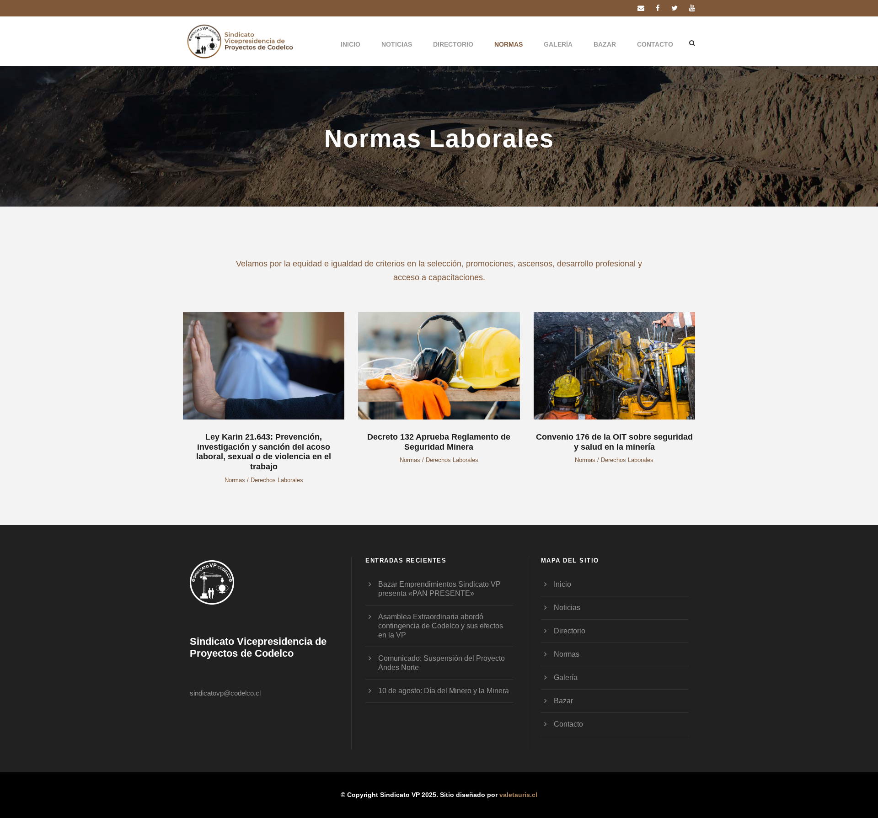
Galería (558, 44)
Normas (508, 44)
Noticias (396, 44)
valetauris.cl (518, 794)
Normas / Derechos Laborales (264, 480)
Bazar (605, 44)
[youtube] (692, 8)
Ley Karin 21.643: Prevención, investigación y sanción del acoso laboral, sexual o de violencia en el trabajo (263, 451)
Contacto (655, 44)
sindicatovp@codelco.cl (225, 693)
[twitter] (674, 8)
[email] (640, 8)
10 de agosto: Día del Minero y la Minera (443, 691)
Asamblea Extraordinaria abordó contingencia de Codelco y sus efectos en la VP (440, 626)
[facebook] (658, 8)
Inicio (350, 44)
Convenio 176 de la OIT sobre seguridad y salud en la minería (614, 441)
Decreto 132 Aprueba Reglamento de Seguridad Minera (438, 441)
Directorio (453, 44)
